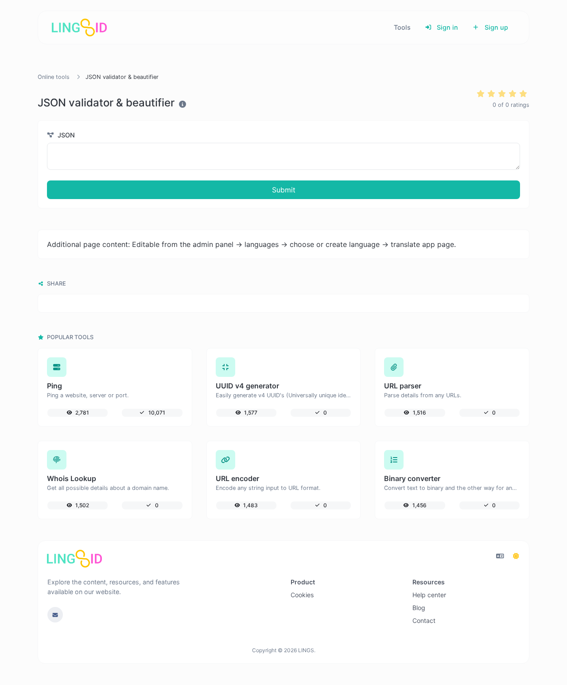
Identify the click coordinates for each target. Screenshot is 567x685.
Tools (402, 27)
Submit (283, 189)
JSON (65, 135)
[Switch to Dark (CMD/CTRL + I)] (516, 556)
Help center (429, 595)
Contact (423, 620)
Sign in (446, 27)
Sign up (495, 27)
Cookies (302, 595)
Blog (418, 607)
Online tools (54, 77)
